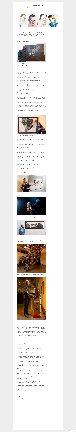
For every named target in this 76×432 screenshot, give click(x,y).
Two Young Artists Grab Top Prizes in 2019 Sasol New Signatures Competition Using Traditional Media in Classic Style (31, 34)
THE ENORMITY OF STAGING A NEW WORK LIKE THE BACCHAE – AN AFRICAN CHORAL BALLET (33, 415)
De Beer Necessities (38, 5)
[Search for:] (52, 29)
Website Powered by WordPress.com (23, 426)
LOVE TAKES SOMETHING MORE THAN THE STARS (25, 417)
